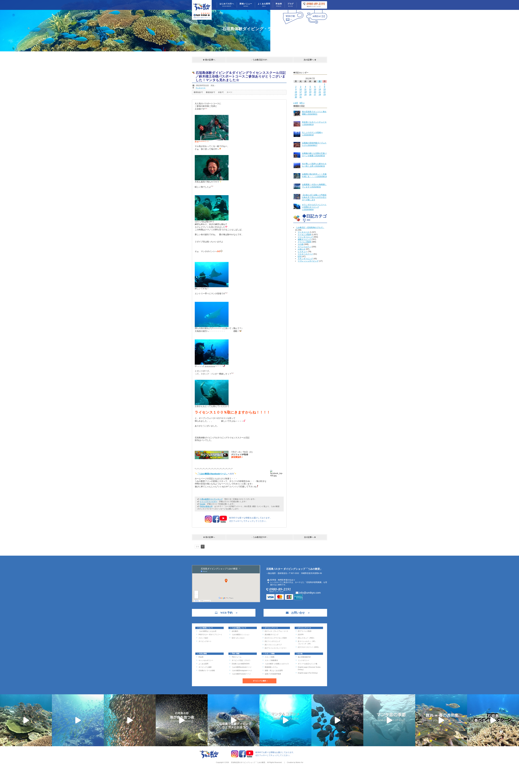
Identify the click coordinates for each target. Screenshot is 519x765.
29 (324, 94)
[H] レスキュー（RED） (306, 638)
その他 (300, 244)
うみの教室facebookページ (241, 667)
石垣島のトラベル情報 (207, 670)
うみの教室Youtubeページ (241, 674)
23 (296, 94)
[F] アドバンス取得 (304, 631)
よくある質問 (264, 5)
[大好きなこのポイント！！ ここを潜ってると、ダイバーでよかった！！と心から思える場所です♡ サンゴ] (26, 720)
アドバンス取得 (304, 242)
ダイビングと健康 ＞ (260, 681)
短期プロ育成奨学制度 (273, 674)
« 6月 (295, 103)
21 (320, 92)
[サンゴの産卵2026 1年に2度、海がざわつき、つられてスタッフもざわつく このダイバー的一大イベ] (182, 720)
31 (301, 97)
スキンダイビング (305, 258)
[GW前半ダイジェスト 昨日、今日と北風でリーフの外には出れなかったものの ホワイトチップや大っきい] (285, 720)
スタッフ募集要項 (271, 660)
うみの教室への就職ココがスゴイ (277, 664)
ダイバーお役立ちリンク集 (307, 664)
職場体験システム (271, 667)
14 (320, 89)
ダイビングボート (205, 641)
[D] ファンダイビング (272, 641)
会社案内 (235, 631)
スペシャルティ (304, 247)
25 (305, 94)
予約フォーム (236, 657)
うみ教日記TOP (259, 60)
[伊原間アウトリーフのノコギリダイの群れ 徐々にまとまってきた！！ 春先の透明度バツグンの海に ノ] (441, 720)
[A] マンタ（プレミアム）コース (276, 631)
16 (296, 92)
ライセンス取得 (304, 234)
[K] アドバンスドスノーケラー (276, 648)
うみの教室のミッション (240, 635)
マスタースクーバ (305, 254)
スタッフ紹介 (203, 638)
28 (320, 94)
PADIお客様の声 (206, 506)
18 (305, 92)
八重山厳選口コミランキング (211, 499)
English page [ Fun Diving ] (308, 673)
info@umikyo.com (309, 592)
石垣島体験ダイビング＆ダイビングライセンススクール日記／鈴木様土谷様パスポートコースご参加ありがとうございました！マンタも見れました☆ (241, 76)
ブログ (290, 5)
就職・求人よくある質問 (274, 670)
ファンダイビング (305, 237)
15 (324, 89)
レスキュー (302, 251)
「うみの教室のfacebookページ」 (212, 474)
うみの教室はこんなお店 (207, 631)
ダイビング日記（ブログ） (241, 660)
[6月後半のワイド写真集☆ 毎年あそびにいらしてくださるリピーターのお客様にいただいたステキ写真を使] (130, 720)
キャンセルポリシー (206, 660)
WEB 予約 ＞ (228, 612)
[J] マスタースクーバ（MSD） (309, 647)
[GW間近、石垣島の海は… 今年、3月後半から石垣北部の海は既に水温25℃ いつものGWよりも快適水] (337, 720)
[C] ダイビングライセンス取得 (276, 638)
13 (315, 89)
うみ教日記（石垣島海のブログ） (310, 227)
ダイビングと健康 (205, 667)
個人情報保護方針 (304, 657)
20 (315, 92)
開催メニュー (246, 5)
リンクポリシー (303, 660)
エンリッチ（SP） (305, 644)
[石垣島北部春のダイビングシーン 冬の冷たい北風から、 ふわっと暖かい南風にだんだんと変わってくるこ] (493, 720)
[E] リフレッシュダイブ (273, 645)
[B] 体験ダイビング (271, 635)
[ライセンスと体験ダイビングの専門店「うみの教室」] (209, 758)
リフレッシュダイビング (308, 261)
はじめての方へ (227, 5)
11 (305, 89)
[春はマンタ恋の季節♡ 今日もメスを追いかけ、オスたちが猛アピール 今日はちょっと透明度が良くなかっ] (389, 720)
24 (301, 94)
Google (202, 504)
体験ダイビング (304, 239)
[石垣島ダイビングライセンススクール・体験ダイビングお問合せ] (316, 24)
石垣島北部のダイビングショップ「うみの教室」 (249, 762)
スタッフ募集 (270, 657)
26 (310, 94)
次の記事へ (309, 60)
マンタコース (303, 232)
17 (301, 92)
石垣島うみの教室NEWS (240, 664)
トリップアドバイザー (208, 501)
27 (315, 94)
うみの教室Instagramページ (242, 670)
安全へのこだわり (238, 638)
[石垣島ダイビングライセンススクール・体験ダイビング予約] (293, 24)
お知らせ (301, 249)
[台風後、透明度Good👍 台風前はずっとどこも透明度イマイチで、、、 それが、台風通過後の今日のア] (78, 720)
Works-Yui (299, 762)
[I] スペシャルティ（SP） (307, 641)
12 (310, 89)
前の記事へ (210, 60)
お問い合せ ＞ (299, 612)
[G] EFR (301, 635)
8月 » (302, 103)
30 (296, 97)
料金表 (279, 5)
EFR (300, 256)
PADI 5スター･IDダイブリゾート (210, 635)
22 (324, 92)
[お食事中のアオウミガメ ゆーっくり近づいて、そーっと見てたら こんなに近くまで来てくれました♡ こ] (234, 720)
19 (310, 92)
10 (301, 89)
